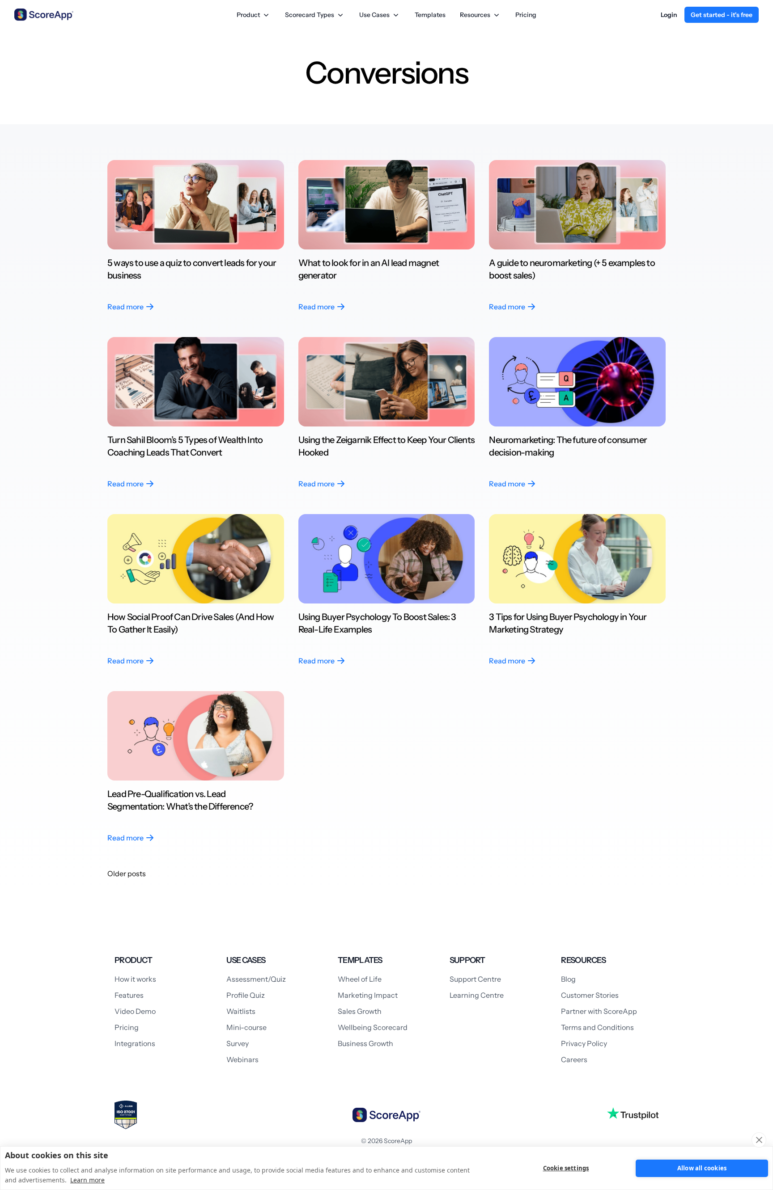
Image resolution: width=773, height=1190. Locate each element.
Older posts (126, 873)
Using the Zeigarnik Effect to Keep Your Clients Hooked (386, 446)
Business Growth (365, 1043)
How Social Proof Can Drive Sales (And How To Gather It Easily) (190, 623)
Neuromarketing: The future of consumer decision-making (568, 446)
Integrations (135, 1043)
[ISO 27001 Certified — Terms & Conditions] (126, 1115)
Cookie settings (566, 1168)
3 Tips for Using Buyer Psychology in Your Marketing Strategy (567, 623)
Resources (475, 15)
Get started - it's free (721, 15)
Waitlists (240, 1011)
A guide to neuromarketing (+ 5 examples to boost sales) (571, 269)
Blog (568, 979)
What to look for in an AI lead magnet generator (368, 269)
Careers (574, 1059)
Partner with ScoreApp (599, 1011)
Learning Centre (477, 995)
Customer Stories (590, 995)
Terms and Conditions (597, 1027)
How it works (135, 979)
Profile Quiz (245, 995)
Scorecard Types (309, 15)
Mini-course (246, 1027)
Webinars (242, 1059)
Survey (237, 1043)
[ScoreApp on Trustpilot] (632, 1113)
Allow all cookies (701, 1168)
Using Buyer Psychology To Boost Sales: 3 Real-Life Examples (377, 623)
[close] (759, 1140)
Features (129, 995)
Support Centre (475, 979)
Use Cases (374, 15)
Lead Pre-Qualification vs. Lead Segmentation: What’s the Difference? (180, 800)
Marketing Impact (368, 995)
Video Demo (135, 1011)
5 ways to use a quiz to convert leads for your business (191, 269)
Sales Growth (360, 1011)
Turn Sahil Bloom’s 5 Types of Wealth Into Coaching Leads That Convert (185, 446)
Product (248, 15)
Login (669, 15)
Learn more (87, 1180)
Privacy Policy (584, 1043)
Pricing (525, 15)
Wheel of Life (360, 979)
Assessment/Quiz (256, 979)
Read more (125, 306)
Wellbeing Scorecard (373, 1027)
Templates (430, 15)
